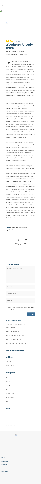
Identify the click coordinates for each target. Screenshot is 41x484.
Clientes (3, 468)
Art (6, 377)
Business (24, 227)
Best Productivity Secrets (13, 339)
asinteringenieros (11, 54)
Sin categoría (10, 397)
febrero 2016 (10, 365)
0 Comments (23, 54)
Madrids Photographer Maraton (16, 343)
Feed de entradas (11, 417)
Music (7, 389)
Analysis (12, 227)
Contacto (4, 471)
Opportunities (10, 230)
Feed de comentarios (13, 421)
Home (2, 458)
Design (20, 51)
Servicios (4, 464)
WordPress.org (10, 425)
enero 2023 (9, 361)
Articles (18, 227)
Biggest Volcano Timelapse (15, 335)
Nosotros (4, 461)
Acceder (8, 413)
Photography (10, 393)
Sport (7, 401)
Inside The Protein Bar (13, 331)
